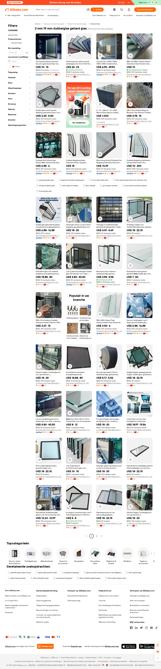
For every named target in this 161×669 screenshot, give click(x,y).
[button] (88, 9)
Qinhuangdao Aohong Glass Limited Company (49, 236)
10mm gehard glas (135, 572)
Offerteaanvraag (73, 601)
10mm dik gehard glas (41, 578)
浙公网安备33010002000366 (121, 665)
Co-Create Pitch (11, 601)
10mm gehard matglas (70, 185)
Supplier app (76, 646)
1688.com (54, 658)
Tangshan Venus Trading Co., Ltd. (48, 171)
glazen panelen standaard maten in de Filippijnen (103, 572)
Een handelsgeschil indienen (110, 605)
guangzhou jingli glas (71, 572)
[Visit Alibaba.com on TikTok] (156, 627)
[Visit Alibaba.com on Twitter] (141, 627)
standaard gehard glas (47, 185)
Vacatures (9, 612)
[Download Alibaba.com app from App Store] (128, 646)
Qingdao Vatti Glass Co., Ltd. (137, 171)
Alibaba (37, 24)
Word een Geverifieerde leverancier (139, 611)
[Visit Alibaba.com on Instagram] (146, 627)
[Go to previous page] (86, 536)
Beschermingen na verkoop (47, 610)
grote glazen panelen (110, 185)
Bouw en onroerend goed (54, 24)
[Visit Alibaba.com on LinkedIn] (136, 627)
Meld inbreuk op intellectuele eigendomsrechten (110, 616)
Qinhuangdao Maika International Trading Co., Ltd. (109, 236)
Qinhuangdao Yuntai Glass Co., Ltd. (79, 74)
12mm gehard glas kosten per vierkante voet (131, 180)
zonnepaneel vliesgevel (64, 578)
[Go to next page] (101, 536)
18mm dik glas (90, 185)
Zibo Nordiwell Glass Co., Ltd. (107, 124)
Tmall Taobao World (68, 658)
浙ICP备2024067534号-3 (145, 665)
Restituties (103, 610)
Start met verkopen (137, 601)
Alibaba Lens (10, 646)
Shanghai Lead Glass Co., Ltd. (47, 282)
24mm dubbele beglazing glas (89, 578)
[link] (157, 645)
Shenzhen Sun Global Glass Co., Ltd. (109, 72)
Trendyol (107, 658)
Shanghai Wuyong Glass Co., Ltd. (78, 282)
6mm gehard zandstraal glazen (136, 185)
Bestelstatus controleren (139, 605)
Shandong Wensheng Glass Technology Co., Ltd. (109, 171)
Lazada (80, 658)
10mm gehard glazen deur (117, 578)
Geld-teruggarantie (43, 601)
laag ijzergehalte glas (46, 180)
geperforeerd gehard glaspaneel (72, 180)
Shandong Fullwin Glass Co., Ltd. (139, 121)
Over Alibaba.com (12, 590)
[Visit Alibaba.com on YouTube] (151, 627)
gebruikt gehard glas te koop (21, 572)
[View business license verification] (103, 665)
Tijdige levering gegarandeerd (47, 605)
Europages (117, 658)
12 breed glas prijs (45, 191)
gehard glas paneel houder (47, 572)
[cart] (122, 10)
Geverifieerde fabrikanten (77, 596)
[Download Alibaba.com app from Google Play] (147, 646)
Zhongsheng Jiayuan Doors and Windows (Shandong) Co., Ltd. (109, 284)
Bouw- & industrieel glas (77, 24)
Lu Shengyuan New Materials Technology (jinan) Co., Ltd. (79, 236)
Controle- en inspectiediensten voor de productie (48, 616)
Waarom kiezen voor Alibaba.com (18, 596)
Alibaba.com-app (112, 646)
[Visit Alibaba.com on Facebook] (131, 627)
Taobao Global (90, 658)
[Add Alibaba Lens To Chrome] (45, 646)
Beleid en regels (42, 622)
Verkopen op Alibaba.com (140, 596)
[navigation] (19, 280)
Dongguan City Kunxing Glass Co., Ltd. (139, 74)
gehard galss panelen (18, 578)
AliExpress (45, 658)
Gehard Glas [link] (95, 24)
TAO (100, 658)
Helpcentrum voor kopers (109, 596)
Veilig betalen (41, 596)
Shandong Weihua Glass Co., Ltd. (79, 171)
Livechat (102, 601)
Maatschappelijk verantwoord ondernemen (16, 606)
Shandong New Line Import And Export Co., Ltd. (49, 72)
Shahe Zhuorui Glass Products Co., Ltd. (49, 121)
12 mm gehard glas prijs (99, 180)
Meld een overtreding (107, 622)
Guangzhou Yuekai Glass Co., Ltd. (139, 236)
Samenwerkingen (136, 617)
